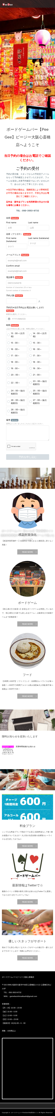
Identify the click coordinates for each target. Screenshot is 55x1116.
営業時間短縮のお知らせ (25, 746)
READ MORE (27, 552)
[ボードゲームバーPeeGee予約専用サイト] (7, 4)
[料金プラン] (27, 822)
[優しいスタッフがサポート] (27, 937)
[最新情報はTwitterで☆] (27, 881)
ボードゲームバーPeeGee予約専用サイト (24, 1112)
